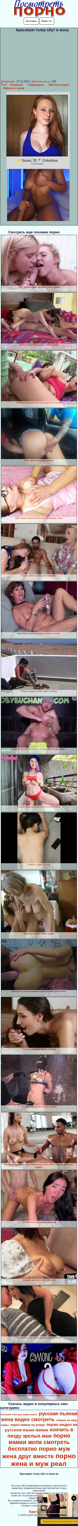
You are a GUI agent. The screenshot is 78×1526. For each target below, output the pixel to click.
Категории (31, 21)
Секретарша (36, 84)
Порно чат (46, 21)
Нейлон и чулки (13, 88)
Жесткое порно (59, 84)
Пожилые (16, 84)
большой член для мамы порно (19, 1414)
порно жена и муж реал (43, 1459)
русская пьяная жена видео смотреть (39, 1416)
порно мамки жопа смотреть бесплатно (39, 1442)
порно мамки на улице (27, 1425)
